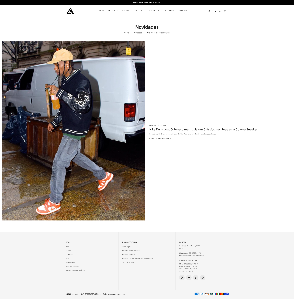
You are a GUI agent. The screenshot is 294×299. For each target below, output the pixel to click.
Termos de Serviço (129, 262)
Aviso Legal (126, 247)
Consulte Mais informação (160, 138)
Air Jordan (69, 254)
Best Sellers (112, 11)
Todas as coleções (72, 266)
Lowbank (125, 11)
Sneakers (138, 11)
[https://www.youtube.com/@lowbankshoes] (189, 277)
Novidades (138, 33)
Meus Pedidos (153, 11)
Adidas (68, 250)
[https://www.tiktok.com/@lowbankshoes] (195, 277)
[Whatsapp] (202, 277)
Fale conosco (169, 11)
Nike (67, 258)
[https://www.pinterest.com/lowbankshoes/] (182, 277)
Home (126, 33)
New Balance (70, 262)
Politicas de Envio (128, 254)
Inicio (101, 11)
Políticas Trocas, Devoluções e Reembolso (137, 258)
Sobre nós (183, 11)
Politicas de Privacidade (131, 250)
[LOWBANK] (70, 11)
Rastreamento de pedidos (75, 270)
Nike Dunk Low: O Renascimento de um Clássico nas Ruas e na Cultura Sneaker (203, 129)
